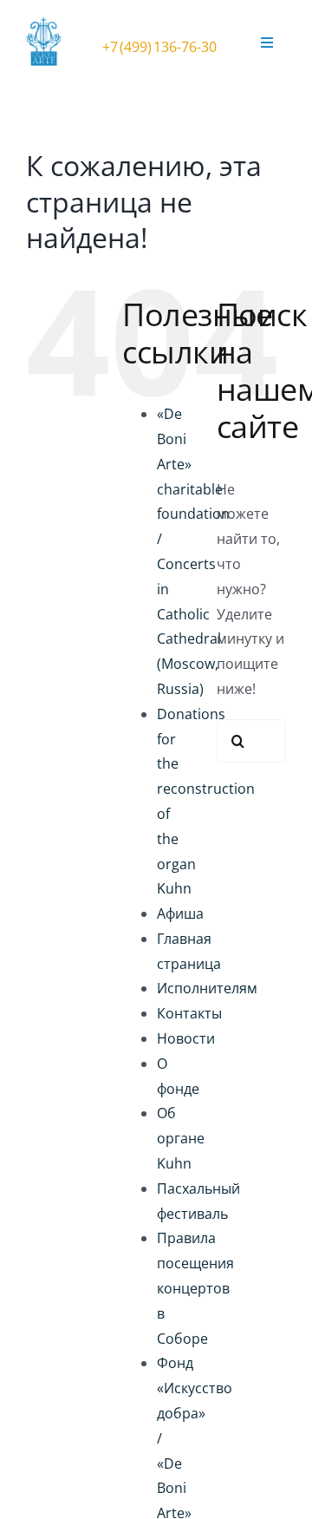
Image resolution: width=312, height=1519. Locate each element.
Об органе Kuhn (181, 1138)
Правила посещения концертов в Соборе (195, 1287)
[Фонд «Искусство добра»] (47, 24)
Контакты (189, 1013)
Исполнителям (207, 988)
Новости (186, 1038)
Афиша (180, 913)
